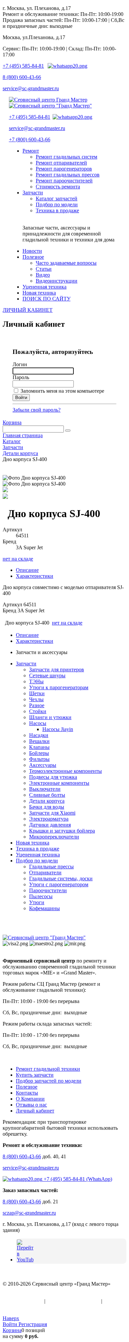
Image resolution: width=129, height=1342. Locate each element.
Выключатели (45, 789)
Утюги (36, 902)
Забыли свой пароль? (37, 410)
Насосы (37, 723)
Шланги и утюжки (50, 717)
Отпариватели (45, 872)
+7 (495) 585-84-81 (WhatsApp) (77, 1179)
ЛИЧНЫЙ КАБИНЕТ (28, 310)
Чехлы (36, 699)
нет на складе (18, 559)
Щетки (37, 693)
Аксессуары (42, 765)
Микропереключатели (54, 836)
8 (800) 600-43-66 (22, 77)
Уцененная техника (38, 854)
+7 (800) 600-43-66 (29, 139)
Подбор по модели (37, 860)
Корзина (12, 422)
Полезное (26, 1087)
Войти (11, 1324)
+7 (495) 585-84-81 (23, 66)
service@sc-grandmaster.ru (31, 88)
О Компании (30, 1099)
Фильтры (39, 759)
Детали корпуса (46, 801)
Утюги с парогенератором (58, 884)
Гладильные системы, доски (61, 878)
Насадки (38, 735)
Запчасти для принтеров (56, 669)
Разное (36, 705)
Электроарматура (48, 819)
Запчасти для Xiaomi (52, 813)
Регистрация (33, 1324)
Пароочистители (48, 890)
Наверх (11, 1318)
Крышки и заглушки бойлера (62, 831)
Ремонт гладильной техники (48, 1069)
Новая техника (32, 842)
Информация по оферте (73, 1301)
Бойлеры (39, 753)
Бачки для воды (46, 807)
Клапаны (39, 747)
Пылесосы (41, 896)
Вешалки (39, 741)
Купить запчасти (35, 1075)
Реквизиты (15, 1307)
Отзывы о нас (31, 1104)
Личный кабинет (35, 1110)
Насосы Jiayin (57, 729)
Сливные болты (47, 795)
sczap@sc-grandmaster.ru (29, 1213)
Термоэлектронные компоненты (65, 771)
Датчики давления (50, 825)
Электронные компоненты (59, 783)
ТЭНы (36, 681)
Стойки (37, 711)
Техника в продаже (37, 848)
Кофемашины (44, 908)
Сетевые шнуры (47, 675)
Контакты (27, 1093)
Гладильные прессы (51, 866)
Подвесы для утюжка (53, 777)
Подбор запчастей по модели (48, 1081)
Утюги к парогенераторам (58, 687)
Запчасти (26, 663)
